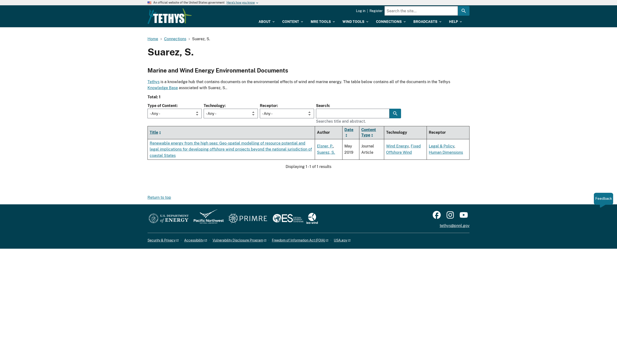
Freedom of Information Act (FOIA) (298, 240)
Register (375, 11)
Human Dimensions (446, 152)
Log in (360, 11)
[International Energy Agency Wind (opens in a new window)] (312, 218)
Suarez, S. (326, 152)
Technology (214, 105)
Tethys (154, 82)
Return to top (159, 197)
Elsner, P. (325, 146)
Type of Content (162, 105)
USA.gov (340, 240)
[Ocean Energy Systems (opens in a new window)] (288, 218)
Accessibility (194, 240)
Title (154, 132)
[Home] (170, 16)
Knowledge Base (163, 88)
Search (322, 105)
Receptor (268, 105)
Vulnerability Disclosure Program (238, 240)
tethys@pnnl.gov (454, 225)
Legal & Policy (441, 146)
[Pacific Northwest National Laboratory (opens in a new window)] (207, 218)
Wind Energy (397, 146)
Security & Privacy (161, 240)
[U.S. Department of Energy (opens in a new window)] (169, 218)
